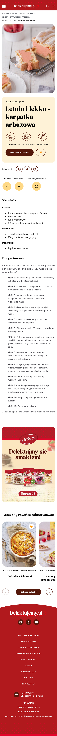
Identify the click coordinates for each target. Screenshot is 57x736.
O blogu (28, 678)
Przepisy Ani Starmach (28, 653)
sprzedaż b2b (28, 671)
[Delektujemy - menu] (4, 6)
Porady (28, 665)
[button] (49, 591)
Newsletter (28, 684)
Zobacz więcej (28, 592)
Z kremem (11, 144)
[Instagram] (28, 622)
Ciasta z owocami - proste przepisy (19, 571)
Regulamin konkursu (29, 712)
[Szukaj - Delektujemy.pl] (47, 6)
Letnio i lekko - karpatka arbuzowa (18, 20)
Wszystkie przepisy (29, 14)
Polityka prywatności (28, 707)
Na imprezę (42, 144)
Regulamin (28, 703)
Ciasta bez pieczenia (29, 647)
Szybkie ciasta (28, 641)
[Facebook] (21, 622)
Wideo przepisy (28, 659)
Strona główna (9, 14)
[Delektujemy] (25, 6)
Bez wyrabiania (26, 144)
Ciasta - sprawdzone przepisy (16, 17)
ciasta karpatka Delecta (35, 213)
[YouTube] (36, 622)
